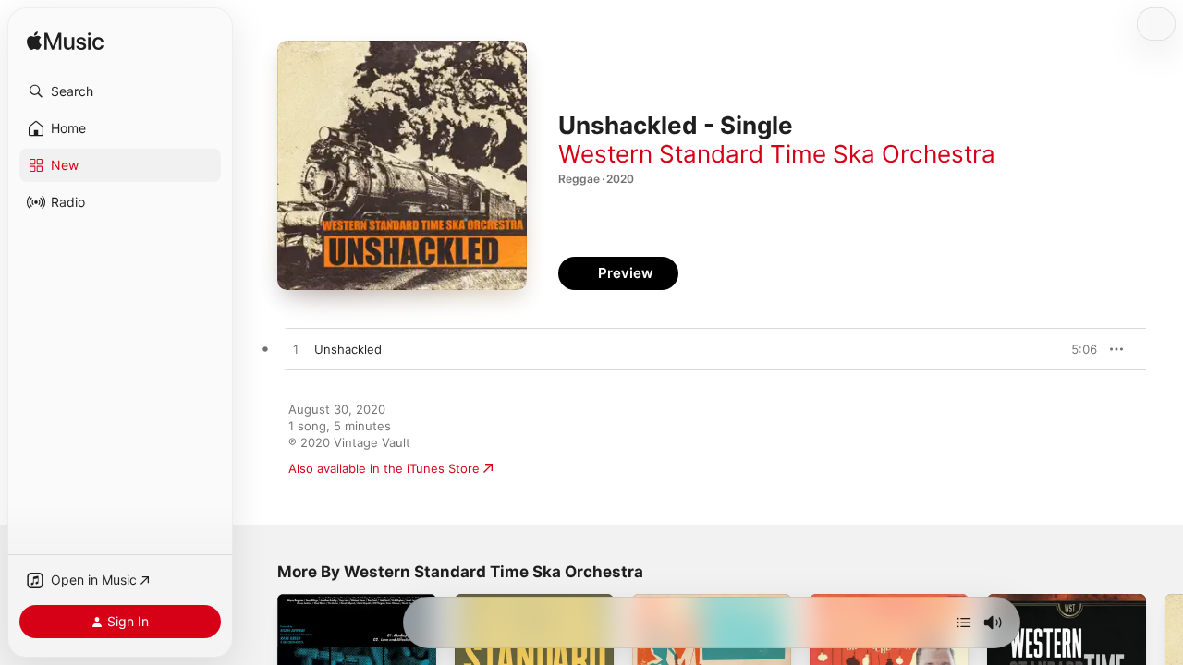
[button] (120, 91)
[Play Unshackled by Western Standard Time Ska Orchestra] (295, 350)
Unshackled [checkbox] (348, 349)
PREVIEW (1076, 349)
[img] (65, 42)
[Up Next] (964, 622)
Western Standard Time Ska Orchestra (776, 153)
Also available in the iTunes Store (384, 468)
